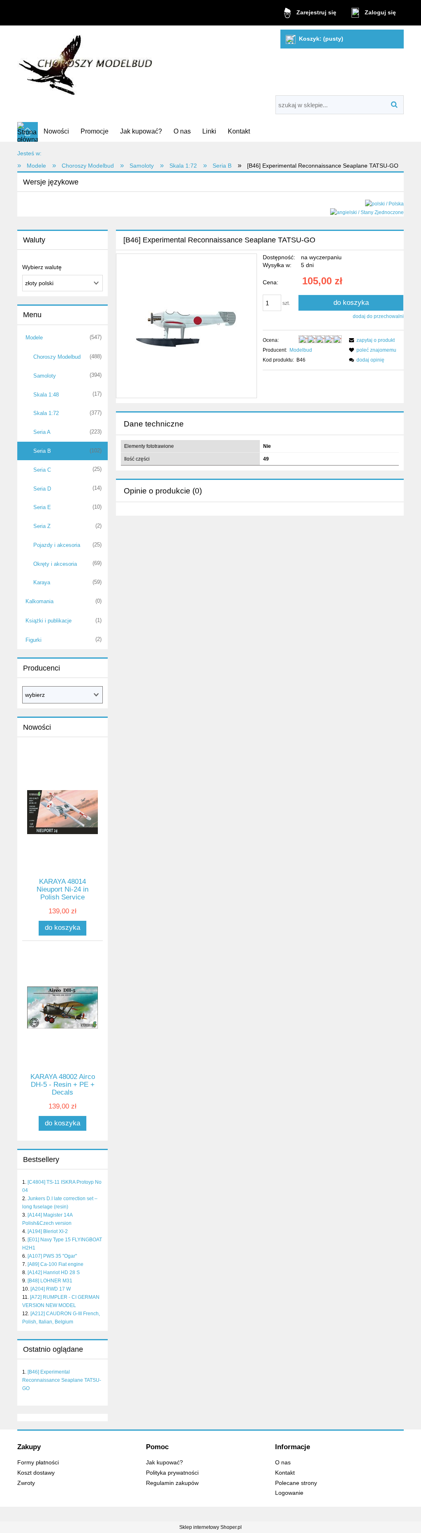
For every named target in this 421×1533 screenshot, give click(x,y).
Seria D (42, 489)
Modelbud (300, 350)
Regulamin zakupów (172, 1483)
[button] (371, 340)
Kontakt (285, 1473)
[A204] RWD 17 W (50, 1289)
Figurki (33, 640)
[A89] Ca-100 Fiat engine (55, 1264)
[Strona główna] (86, 61)
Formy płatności (38, 1462)
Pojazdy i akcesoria (56, 545)
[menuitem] (56, 131)
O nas (283, 1462)
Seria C (42, 470)
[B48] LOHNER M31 (50, 1281)
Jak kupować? (164, 1462)
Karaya (41, 582)
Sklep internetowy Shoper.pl (210, 1527)
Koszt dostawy (36, 1473)
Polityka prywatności (172, 1473)
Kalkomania (39, 601)
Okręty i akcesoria (55, 564)
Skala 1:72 (46, 413)
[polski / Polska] (384, 203)
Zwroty (26, 1483)
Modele (34, 337)
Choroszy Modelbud (57, 357)
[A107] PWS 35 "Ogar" (52, 1256)
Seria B (42, 451)
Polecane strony (296, 1483)
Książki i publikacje (48, 621)
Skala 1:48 (46, 395)
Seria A (42, 432)
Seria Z (42, 526)
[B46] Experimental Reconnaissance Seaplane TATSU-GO (61, 1380)
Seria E (42, 507)
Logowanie (289, 1493)
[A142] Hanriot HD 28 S (54, 1272)
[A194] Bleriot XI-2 (48, 1231)
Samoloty (44, 376)
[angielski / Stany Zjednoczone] (367, 212)
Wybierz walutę (42, 267)
